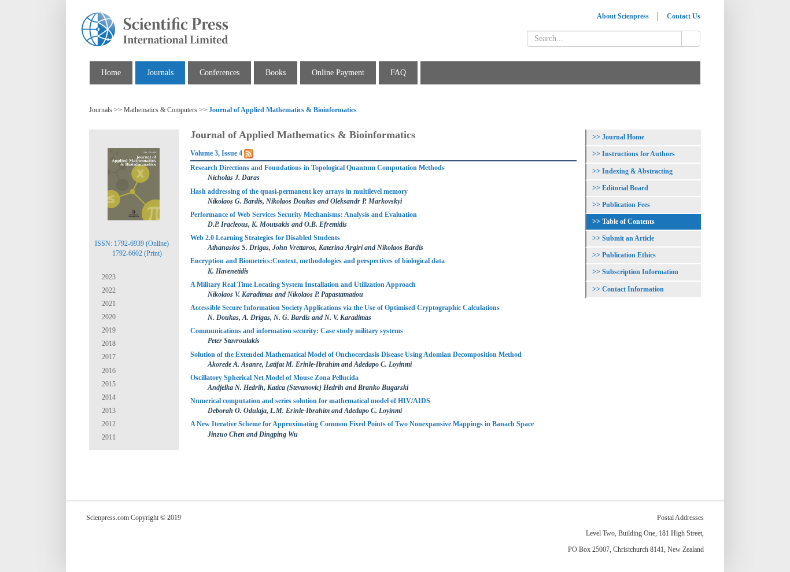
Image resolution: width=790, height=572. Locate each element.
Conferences (219, 72)
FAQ (398, 72)
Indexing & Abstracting (637, 171)
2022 (108, 290)
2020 (108, 317)
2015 (108, 384)
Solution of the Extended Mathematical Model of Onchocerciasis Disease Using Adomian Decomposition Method (356, 354)
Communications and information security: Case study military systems (296, 331)
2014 (108, 397)
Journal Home (623, 137)
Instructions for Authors (638, 154)
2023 (108, 277)
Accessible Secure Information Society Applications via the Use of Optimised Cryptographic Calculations (345, 308)
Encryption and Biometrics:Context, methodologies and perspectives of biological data (317, 261)
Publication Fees (626, 205)
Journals (160, 72)
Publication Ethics (629, 255)
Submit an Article (628, 238)
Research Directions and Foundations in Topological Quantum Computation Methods (317, 168)
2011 (108, 437)
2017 (108, 357)
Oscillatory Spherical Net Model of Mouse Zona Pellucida (274, 378)
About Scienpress (623, 16)
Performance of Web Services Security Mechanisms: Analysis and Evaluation (303, 215)
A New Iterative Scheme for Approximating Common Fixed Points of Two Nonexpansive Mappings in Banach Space (362, 424)
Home (111, 72)
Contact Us (683, 16)
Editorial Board (625, 188)
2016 (108, 371)
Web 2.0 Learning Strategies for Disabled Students (265, 238)
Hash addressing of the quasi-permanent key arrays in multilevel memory (299, 191)
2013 (108, 411)
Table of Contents (628, 221)
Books (275, 72)
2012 (108, 424)
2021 (108, 304)
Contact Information (633, 289)
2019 (108, 330)
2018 (108, 343)
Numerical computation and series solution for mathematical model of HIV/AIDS (310, 401)
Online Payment (338, 72)
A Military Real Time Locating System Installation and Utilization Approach (303, 285)
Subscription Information (640, 272)
